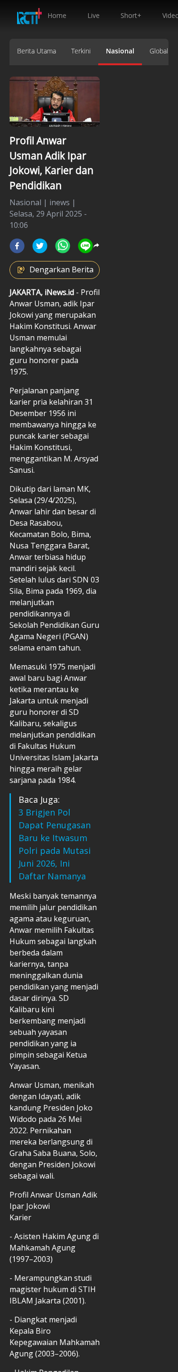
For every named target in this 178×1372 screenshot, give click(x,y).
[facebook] (17, 245)
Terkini (81, 50)
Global (159, 50)
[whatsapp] (62, 245)
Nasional (120, 50)
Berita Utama (36, 50)
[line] (85, 245)
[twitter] (39, 245)
